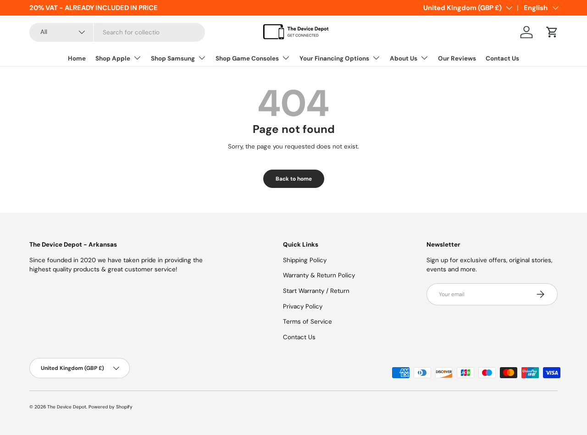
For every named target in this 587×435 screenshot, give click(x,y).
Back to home (294, 178)
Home (77, 58)
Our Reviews (457, 58)
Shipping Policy (305, 260)
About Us (403, 58)
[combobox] (117, 32)
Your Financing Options (334, 58)
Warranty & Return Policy (319, 275)
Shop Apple (112, 58)
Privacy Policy (302, 306)
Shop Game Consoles (247, 58)
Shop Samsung (173, 58)
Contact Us (502, 58)
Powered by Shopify (111, 407)
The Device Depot (66, 407)
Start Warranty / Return (316, 291)
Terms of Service (307, 321)
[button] (552, 32)
